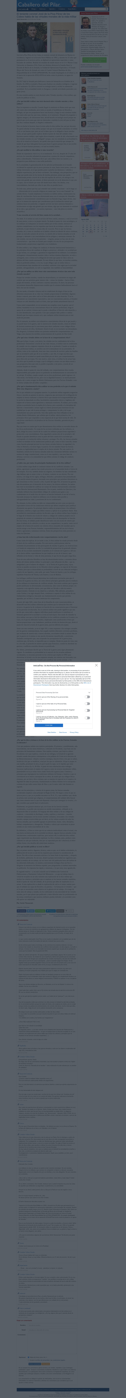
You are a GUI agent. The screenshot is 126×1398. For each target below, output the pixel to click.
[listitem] (63, 693)
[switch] (87, 697)
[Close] (97, 666)
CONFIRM (48, 725)
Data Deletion (52, 732)
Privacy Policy (74, 732)
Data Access (63, 732)
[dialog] (63, 699)
